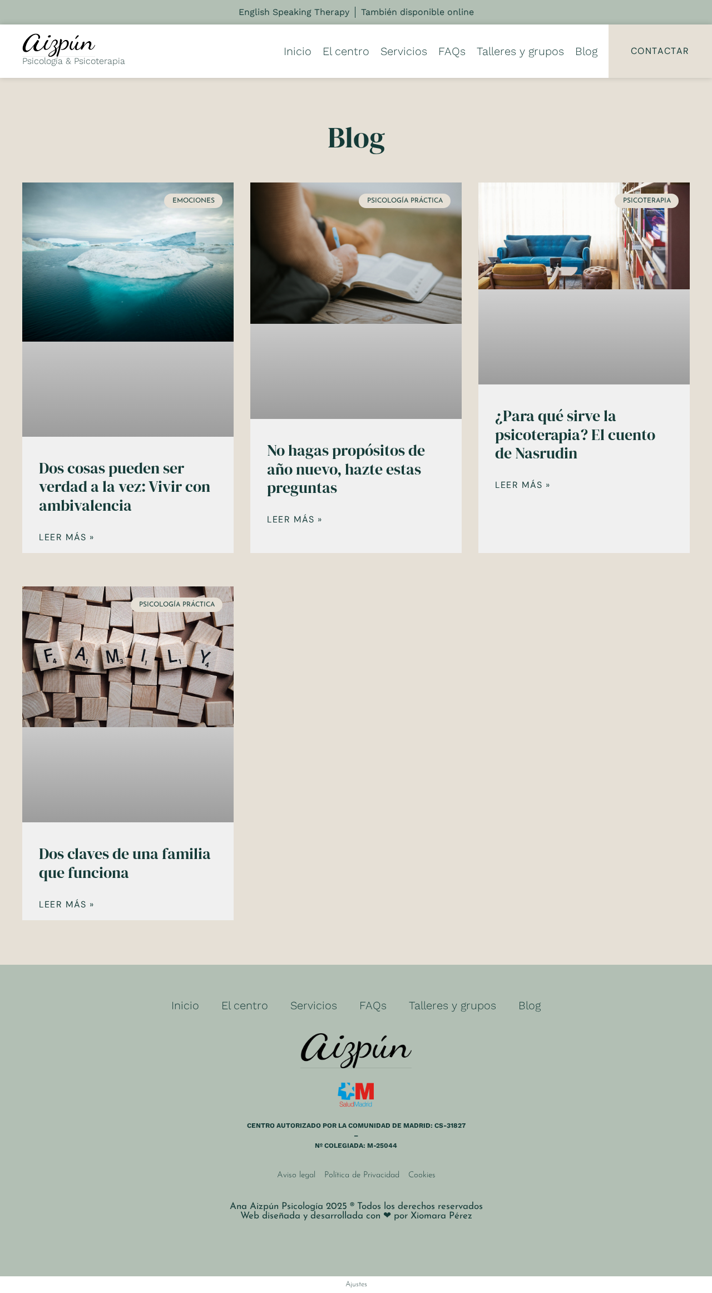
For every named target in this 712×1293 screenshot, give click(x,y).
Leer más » (67, 537)
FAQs (452, 51)
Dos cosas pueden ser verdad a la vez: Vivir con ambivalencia (124, 486)
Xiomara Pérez (441, 1216)
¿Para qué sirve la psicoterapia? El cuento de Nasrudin (575, 434)
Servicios (403, 51)
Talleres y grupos (520, 51)
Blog (586, 51)
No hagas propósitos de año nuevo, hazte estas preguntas (346, 469)
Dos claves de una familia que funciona (125, 863)
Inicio (298, 51)
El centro (346, 51)
